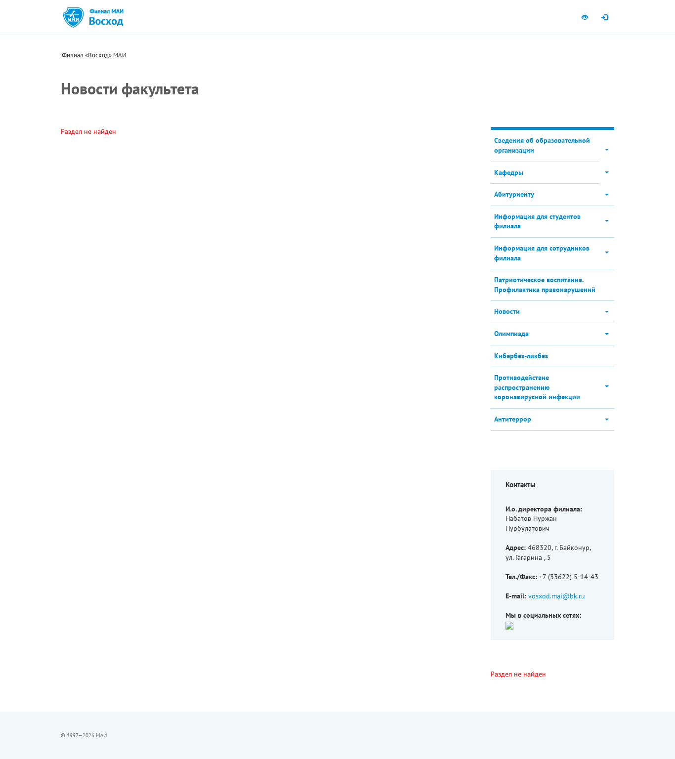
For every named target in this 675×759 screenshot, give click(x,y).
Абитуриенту (514, 194)
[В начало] (106, 17)
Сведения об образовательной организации (542, 145)
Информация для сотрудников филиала (542, 253)
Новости (507, 311)
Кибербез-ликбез (521, 355)
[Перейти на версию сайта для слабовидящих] (584, 17)
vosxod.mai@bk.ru (556, 595)
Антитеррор (512, 419)
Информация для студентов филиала (537, 221)
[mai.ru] (73, 17)
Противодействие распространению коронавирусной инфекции (537, 387)
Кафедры (508, 172)
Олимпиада (511, 333)
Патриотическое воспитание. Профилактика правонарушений (544, 284)
